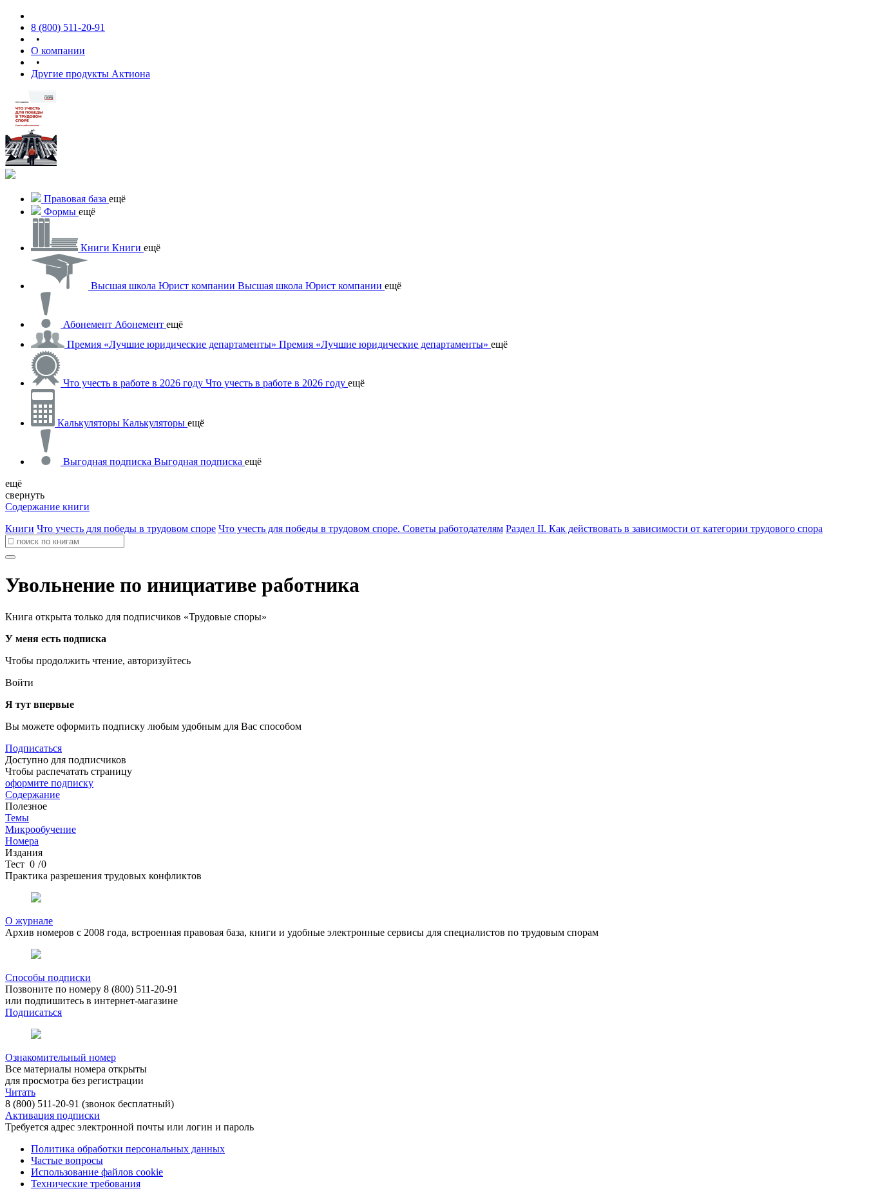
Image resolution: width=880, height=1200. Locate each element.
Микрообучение (40, 829)
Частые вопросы (67, 1160)
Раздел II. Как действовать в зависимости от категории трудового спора (664, 528)
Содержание (32, 794)
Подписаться (33, 748)
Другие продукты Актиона (90, 73)
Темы (17, 817)
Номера (22, 840)
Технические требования (85, 1183)
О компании (58, 50)
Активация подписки (52, 1115)
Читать (20, 1092)
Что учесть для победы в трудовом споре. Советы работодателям (360, 528)
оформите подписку (49, 782)
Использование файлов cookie (97, 1172)
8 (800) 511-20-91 (68, 27)
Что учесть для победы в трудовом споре (126, 528)
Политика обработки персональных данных (128, 1148)
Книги (19, 528)
